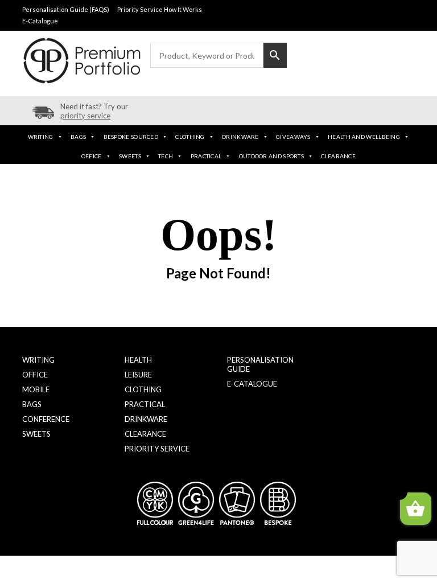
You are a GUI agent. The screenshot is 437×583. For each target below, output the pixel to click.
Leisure (138, 374)
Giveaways (293, 136)
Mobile (36, 389)
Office (91, 156)
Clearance (338, 156)
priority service (85, 115)
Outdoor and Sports (271, 156)
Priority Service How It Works (159, 9)
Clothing (189, 136)
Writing (40, 136)
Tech (165, 156)
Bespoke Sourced (131, 136)
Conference (45, 419)
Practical (206, 156)
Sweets (130, 156)
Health (138, 359)
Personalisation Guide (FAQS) (65, 9)
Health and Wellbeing (364, 136)
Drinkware (240, 136)
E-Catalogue (40, 20)
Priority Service (157, 448)
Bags (78, 136)
